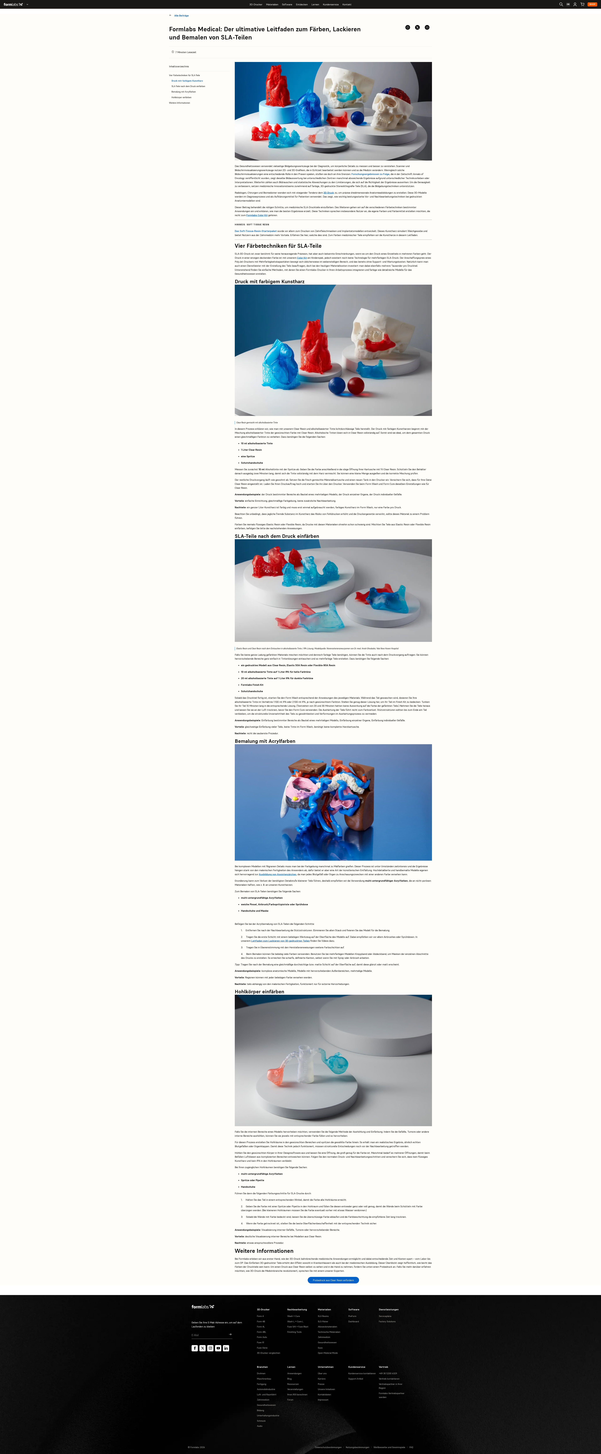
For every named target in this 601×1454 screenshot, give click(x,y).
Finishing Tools (294, 1332)
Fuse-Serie (262, 1347)
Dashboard (353, 1321)
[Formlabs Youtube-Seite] (218, 1348)
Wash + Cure (293, 1316)
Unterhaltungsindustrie (268, 1415)
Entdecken (302, 4)
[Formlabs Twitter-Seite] (202, 1348)
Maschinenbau (264, 1378)
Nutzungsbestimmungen (357, 1447)
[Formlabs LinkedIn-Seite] (226, 1348)
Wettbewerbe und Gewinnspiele (389, 1447)
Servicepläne (385, 1316)
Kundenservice (331, 4)
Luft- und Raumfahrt (266, 1394)
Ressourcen (293, 1384)
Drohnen (261, 1373)
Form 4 (260, 1316)
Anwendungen (294, 1373)
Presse (321, 1384)
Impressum (323, 1399)
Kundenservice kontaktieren (362, 1373)
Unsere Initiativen (326, 1389)
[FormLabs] (13, 4)
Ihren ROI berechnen (297, 1394)
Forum (290, 1399)
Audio (259, 1426)
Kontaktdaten (324, 1394)
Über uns (322, 1373)
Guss (320, 1347)
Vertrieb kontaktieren (389, 1378)
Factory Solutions (387, 1321)
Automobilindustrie (266, 1389)
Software (287, 4)
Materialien (272, 4)
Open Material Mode (328, 1353)
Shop (592, 4)
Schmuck (261, 1420)
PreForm (352, 1316)
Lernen (315, 4)
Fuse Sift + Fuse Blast (297, 1326)
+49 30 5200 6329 (388, 1373)
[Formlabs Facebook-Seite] (195, 1348)
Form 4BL (261, 1332)
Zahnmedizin (324, 1337)
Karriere (322, 1378)
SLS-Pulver (323, 1321)
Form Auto (262, 1337)
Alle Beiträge (181, 15)
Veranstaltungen (295, 1389)
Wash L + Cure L (295, 1321)
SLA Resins (323, 1316)
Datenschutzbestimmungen (328, 1447)
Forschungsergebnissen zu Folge (370, 174)
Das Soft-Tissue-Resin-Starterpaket (256, 231)
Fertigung (261, 1384)
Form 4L (261, 1326)
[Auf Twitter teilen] (417, 27)
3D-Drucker (255, 4)
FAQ (411, 1447)
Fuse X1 (260, 1342)
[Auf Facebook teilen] (407, 27)
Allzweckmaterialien (327, 1326)
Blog (289, 1378)
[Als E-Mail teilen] (427, 27)
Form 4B (261, 1321)
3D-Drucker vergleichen (268, 1353)
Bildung (260, 1410)
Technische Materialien (329, 1332)
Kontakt (347, 4)
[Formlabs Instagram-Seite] (210, 1348)
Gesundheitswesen (327, 1342)
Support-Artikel (355, 1378)
